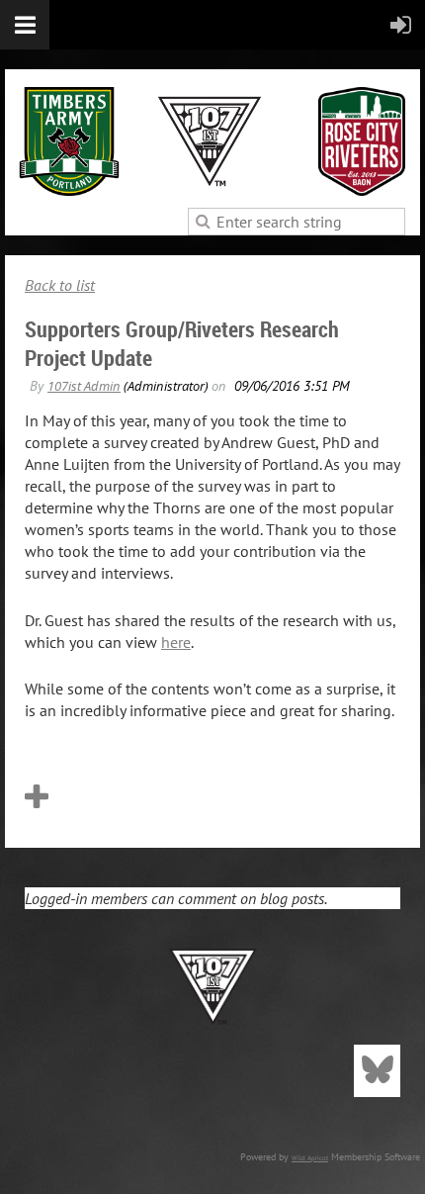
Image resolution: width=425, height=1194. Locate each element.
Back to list (60, 285)
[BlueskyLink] (377, 1071)
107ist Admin (84, 386)
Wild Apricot (310, 1157)
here (176, 642)
